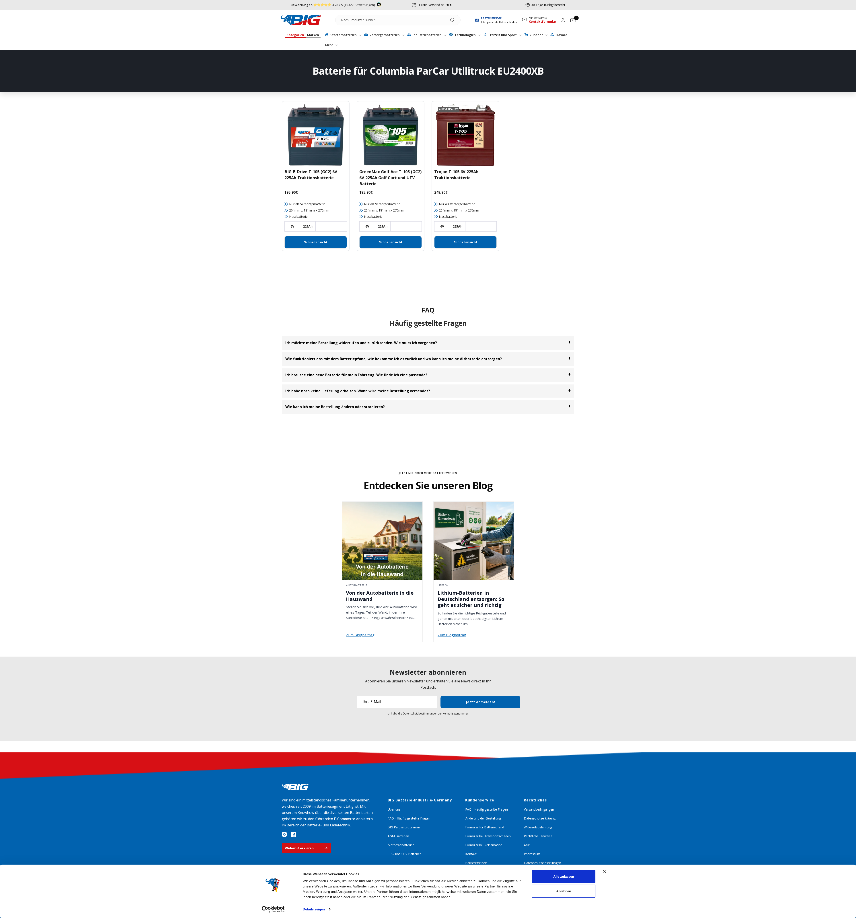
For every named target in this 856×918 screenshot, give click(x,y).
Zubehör (536, 35)
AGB (527, 845)
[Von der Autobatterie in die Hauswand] (382, 541)
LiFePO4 (443, 585)
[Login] (563, 20)
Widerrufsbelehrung (538, 827)
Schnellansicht (315, 242)
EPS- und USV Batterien (405, 854)
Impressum (532, 854)
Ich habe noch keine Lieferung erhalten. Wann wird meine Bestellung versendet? (357, 390)
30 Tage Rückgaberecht (548, 5)
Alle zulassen (563, 876)
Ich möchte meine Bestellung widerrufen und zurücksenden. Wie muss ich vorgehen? (361, 342)
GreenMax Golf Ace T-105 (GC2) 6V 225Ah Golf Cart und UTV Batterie (390, 177)
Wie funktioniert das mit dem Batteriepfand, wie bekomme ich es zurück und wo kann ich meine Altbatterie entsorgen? (393, 358)
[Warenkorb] (573, 20)
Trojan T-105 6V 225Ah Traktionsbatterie (456, 174)
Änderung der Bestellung (483, 818)
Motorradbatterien (401, 845)
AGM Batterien (398, 836)
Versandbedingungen (539, 809)
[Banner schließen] (604, 871)
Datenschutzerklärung (540, 818)
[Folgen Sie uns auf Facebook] (293, 834)
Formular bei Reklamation (483, 845)
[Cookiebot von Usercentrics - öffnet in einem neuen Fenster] (273, 909)
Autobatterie (356, 585)
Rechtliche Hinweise (538, 836)
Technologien (465, 35)
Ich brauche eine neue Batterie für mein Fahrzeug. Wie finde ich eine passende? (356, 374)
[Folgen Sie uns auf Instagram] (284, 834)
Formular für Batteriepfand (484, 827)
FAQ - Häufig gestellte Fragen (409, 818)
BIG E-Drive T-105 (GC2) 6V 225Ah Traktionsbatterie (310, 174)
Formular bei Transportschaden (488, 836)
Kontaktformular (542, 21)
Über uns (394, 809)
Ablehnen (563, 891)
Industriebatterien (427, 35)
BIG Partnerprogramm (404, 827)
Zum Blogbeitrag (360, 635)
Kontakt (471, 854)
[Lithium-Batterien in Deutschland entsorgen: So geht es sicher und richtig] (474, 541)
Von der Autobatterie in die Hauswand (380, 595)
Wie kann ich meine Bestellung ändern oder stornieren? (335, 406)
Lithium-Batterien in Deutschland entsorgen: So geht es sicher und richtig (471, 598)
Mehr (329, 45)
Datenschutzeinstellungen (542, 863)
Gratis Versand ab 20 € (435, 5)
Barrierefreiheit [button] (476, 863)
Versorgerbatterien (385, 35)
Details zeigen (314, 909)
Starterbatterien (343, 35)
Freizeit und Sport (503, 35)
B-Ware (561, 35)
